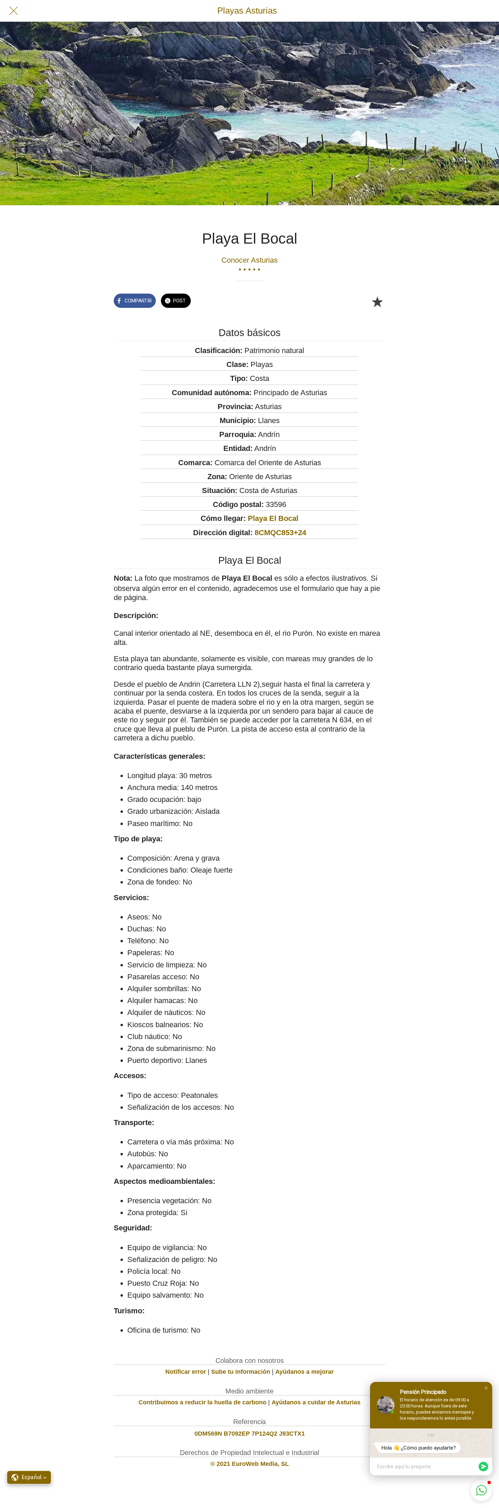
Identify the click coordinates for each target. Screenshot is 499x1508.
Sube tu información (240, 1371)
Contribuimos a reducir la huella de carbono (202, 1402)
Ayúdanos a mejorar (304, 1371)
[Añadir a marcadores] (377, 301)
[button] (486, 1388)
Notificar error (185, 1371)
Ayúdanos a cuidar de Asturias (316, 1402)
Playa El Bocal (273, 518)
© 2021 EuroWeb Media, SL (249, 1463)
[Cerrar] (14, 11)
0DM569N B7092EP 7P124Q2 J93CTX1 (250, 1433)
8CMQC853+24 (280, 532)
